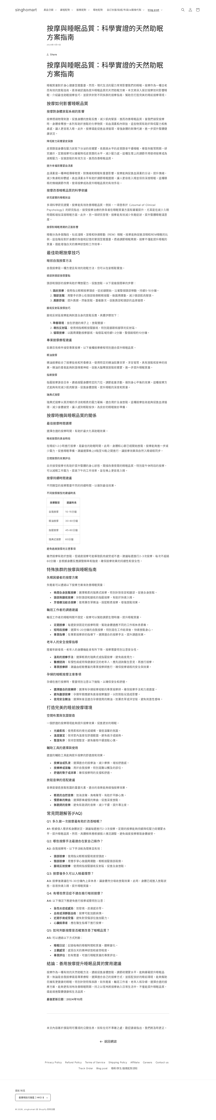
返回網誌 (110, 1041)
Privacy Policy (53, 1062)
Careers (147, 1062)
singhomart (30, 1109)
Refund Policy (73, 1062)
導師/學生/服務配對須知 (124, 1068)
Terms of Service (95, 1062)
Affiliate (135, 1062)
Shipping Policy (118, 1062)
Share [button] (53, 54)
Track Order (85, 1068)
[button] (50, 9)
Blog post (102, 1068)
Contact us (162, 1062)
